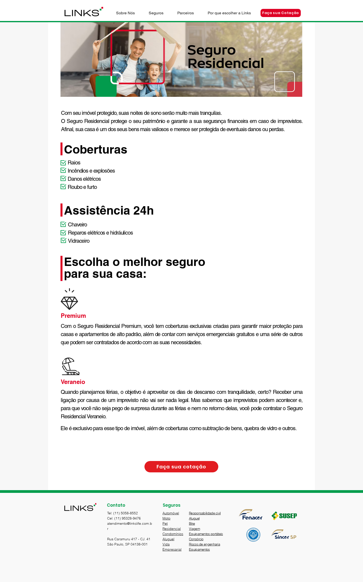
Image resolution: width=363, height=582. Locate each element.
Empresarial (172, 549)
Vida (166, 544)
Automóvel (170, 513)
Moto (166, 518)
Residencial (171, 528)
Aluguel (168, 539)
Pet (165, 523)
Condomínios (172, 534)
